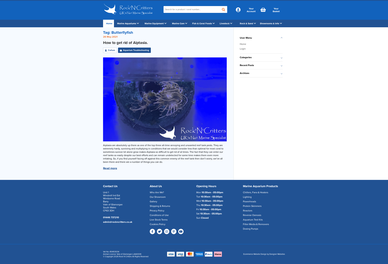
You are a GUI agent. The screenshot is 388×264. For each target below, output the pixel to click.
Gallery (153, 201)
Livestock (224, 23)
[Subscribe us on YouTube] (181, 231)
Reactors (247, 210)
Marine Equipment (154, 23)
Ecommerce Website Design (254, 254)
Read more (110, 168)
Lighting (247, 197)
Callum (111, 50)
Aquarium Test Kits (253, 219)
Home (109, 23)
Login (243, 48)
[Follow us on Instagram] (166, 231)
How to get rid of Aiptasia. (125, 42)
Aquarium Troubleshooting (136, 50)
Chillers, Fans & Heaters (255, 192)
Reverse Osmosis (252, 215)
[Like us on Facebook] (152, 231)
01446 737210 (111, 217)
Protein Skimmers (252, 206)
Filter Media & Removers (256, 224)
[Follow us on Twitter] (159, 231)
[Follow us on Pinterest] (173, 231)
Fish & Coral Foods (202, 23)
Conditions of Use (159, 215)
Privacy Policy (157, 210)
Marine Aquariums (126, 23)
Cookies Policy (157, 224)
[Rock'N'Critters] (128, 15)
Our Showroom (158, 197)
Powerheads (249, 201)
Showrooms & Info (269, 23)
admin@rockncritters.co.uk (117, 222)
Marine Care (178, 23)
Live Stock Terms (158, 219)
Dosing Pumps (250, 228)
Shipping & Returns (160, 206)
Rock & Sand (246, 23)
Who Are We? (157, 192)
